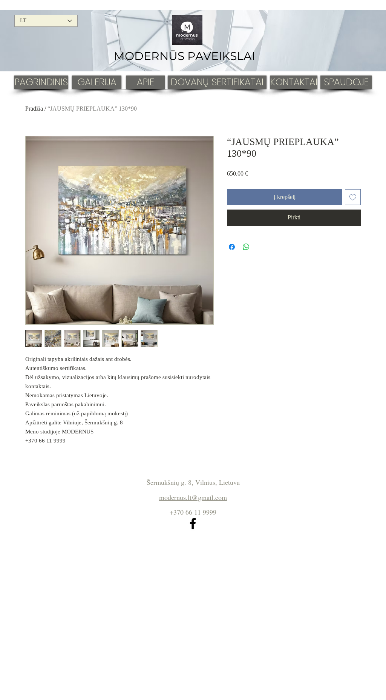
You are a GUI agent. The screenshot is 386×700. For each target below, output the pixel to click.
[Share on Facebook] (231, 246)
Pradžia (34, 108)
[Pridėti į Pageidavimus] (353, 197)
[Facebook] (192, 523)
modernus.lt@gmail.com (193, 497)
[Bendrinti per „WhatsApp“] (246, 246)
